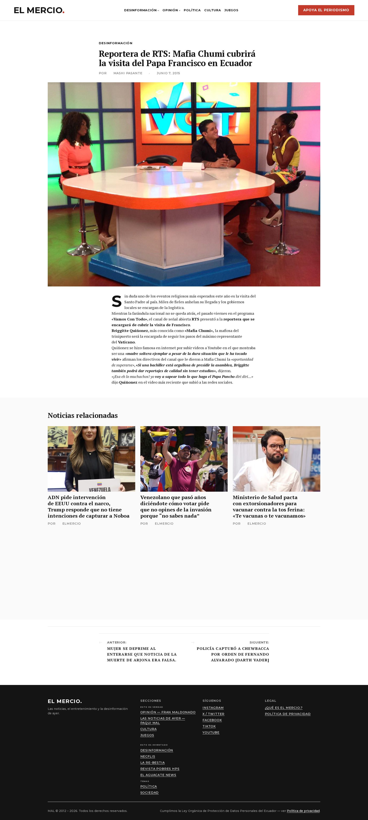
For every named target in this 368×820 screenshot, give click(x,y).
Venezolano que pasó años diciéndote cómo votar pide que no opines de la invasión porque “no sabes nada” (175, 506)
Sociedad (149, 792)
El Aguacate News (158, 775)
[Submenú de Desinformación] (158, 10)
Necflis (147, 756)
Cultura (148, 729)
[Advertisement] (184, 566)
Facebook (212, 720)
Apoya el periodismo (326, 10)
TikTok (209, 726)
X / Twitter (213, 714)
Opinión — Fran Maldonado (168, 712)
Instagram (213, 708)
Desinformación (115, 43)
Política (148, 786)
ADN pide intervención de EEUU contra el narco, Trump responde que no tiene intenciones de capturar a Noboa (88, 506)
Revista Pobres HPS (160, 769)
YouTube (211, 732)
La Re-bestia (152, 762)
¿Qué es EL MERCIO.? (284, 708)
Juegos (147, 735)
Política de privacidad (288, 714)
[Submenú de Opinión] (179, 10)
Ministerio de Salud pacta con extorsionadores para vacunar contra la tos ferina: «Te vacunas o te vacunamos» (269, 506)
